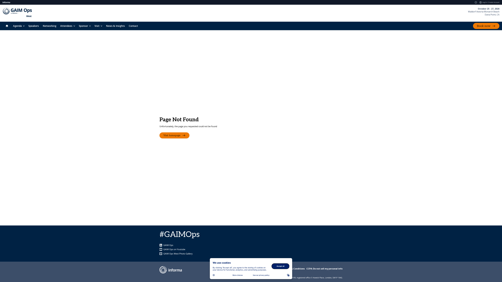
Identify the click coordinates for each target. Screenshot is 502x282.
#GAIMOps (179, 234)
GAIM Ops (168, 245)
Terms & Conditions (294, 268)
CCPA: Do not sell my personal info (324, 268)
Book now (483, 26)
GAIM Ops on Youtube (174, 249)
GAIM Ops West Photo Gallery (178, 253)
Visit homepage (171, 135)
